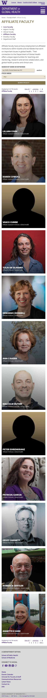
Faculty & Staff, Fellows (30, 2)
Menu (43, 7)
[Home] (11, 10)
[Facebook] (3, 665)
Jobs (3, 687)
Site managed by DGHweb (27, 696)
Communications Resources (11, 679)
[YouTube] (6, 665)
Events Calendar (7, 674)
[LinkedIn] (12, 665)
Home (3, 17)
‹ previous (35, 89)
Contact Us (41, 2)
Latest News (6, 682)
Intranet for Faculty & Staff (11, 677)
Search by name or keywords (13, 67)
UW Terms (14, 696)
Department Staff (9, 39)
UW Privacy (5, 696)
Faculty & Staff (11, 17)
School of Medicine (8, 658)
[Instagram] (9, 665)
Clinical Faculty (8, 32)
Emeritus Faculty (9, 37)
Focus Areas (6, 73)
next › (41, 91)
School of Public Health (10, 655)
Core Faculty (8, 27)
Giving (43, 3)
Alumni (19, 2)
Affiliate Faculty (9, 34)
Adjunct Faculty (8, 29)
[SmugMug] (16, 665)
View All (27, 89)
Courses (13, 2)
